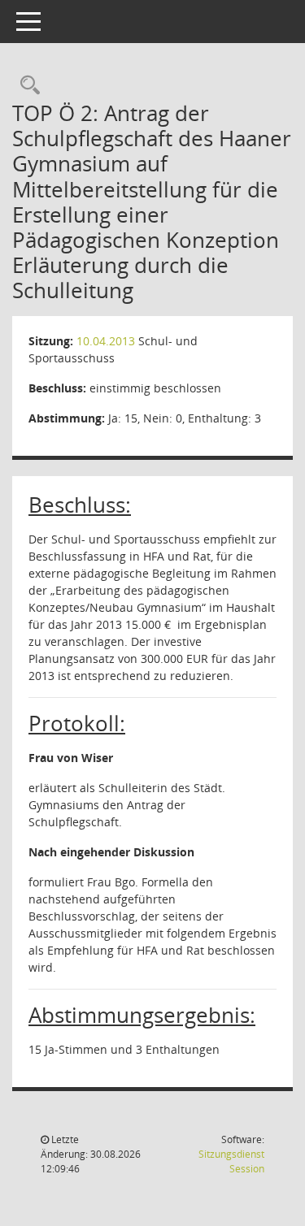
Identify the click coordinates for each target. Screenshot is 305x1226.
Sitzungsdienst (231, 1161)
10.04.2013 (105, 341)
